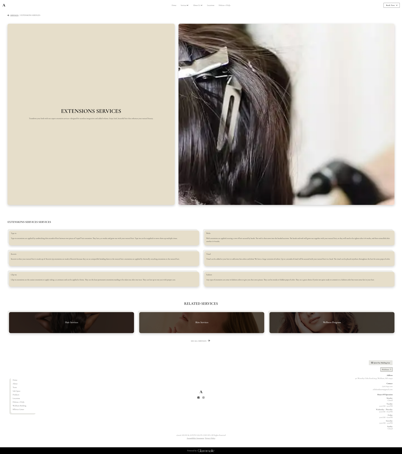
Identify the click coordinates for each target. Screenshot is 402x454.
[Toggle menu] (187, 5)
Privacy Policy (210, 438)
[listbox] (198, 5)
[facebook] (198, 398)
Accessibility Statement (195, 438)
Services (14, 15)
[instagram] (203, 398)
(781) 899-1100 (387, 386)
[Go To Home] (4, 5)
